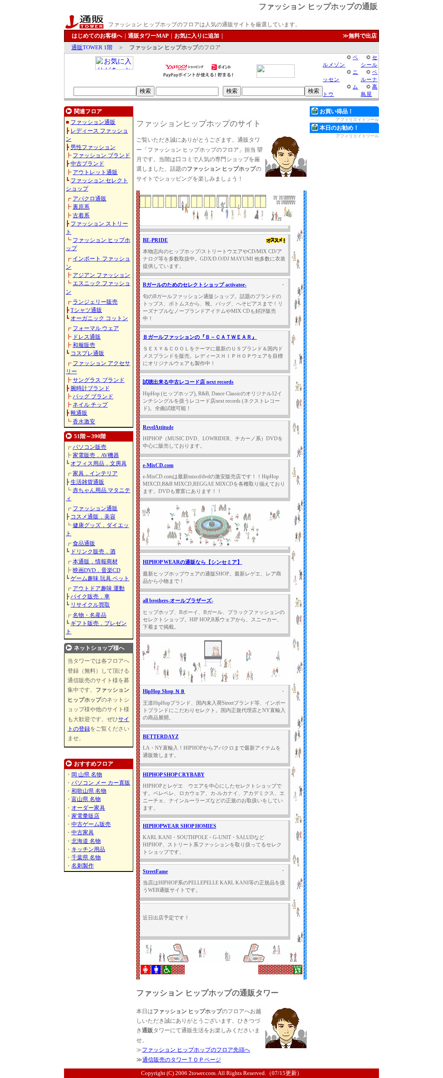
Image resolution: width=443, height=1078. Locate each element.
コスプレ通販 (87, 353)
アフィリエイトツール (357, 119)
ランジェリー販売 (95, 302)
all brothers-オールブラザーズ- (178, 601)
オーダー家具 (88, 808)
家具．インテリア (95, 473)
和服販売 (84, 345)
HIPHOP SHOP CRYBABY (174, 775)
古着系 (81, 215)
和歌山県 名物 (88, 791)
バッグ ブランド (93, 396)
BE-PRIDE (155, 240)
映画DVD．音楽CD (96, 570)
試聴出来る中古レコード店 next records (188, 382)
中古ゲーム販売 (91, 824)
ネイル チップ (90, 404)
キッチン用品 (88, 849)
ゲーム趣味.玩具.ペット (100, 578)
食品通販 (84, 543)
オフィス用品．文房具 (99, 463)
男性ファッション (93, 147)
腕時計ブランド (90, 388)
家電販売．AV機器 (96, 455)
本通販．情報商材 (95, 561)
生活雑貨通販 (87, 482)
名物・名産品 (89, 615)
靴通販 (79, 413)
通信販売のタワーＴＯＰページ (181, 1059)
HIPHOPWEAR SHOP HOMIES (179, 826)
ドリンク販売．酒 (93, 551)
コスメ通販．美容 (93, 516)
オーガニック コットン (99, 318)
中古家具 (82, 832)
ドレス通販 (87, 337)
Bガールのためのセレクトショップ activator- (195, 285)
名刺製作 (82, 865)
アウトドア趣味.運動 (99, 588)
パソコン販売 (89, 447)
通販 (77, 47)
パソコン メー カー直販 (100, 782)
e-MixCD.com (158, 465)
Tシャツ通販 (86, 310)
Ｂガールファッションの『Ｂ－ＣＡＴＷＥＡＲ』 (200, 337)
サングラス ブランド (99, 380)
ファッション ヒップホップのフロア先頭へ (196, 1049)
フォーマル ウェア (96, 328)
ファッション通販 (93, 122)
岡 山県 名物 (86, 774)
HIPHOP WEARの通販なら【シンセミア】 (192, 562)
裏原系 (81, 207)
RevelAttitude (158, 427)
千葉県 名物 (86, 857)
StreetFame (155, 871)
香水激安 (84, 421)
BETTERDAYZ (161, 737)
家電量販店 (85, 816)
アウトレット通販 (95, 172)
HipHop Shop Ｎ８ (164, 691)
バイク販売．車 (90, 596)
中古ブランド (87, 163)
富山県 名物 (86, 799)
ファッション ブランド (101, 155)
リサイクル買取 (90, 604)
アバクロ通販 (89, 198)
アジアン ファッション (101, 275)
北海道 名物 (86, 841)
